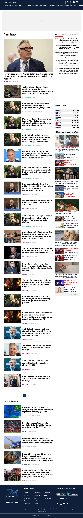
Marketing (36, 509)
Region (24, 447)
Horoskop (25, 464)
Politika (23, 6)
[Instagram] (70, 2)
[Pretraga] (64, 2)
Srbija (76, 6)
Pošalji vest (44, 509)
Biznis (64, 6)
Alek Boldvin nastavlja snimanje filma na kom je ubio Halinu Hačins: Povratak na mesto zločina (37, 219)
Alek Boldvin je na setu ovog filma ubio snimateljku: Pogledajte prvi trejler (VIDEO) (36, 106)
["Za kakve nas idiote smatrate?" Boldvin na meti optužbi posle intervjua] (12, 349)
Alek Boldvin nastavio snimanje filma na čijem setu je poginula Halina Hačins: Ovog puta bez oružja (37, 171)
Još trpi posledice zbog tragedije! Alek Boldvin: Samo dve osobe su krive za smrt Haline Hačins (37, 250)
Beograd (47, 493)
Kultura (70, 6)
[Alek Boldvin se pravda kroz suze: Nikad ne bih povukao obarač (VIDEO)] (12, 364)
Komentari (75, 35)
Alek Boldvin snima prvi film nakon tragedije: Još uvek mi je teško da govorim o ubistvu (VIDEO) (36, 300)
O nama (12, 509)
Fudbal (24, 431)
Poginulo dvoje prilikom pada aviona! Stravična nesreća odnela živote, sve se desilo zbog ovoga (37, 441)
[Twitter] (77, 2)
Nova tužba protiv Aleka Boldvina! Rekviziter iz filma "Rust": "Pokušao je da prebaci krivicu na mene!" (28, 76)
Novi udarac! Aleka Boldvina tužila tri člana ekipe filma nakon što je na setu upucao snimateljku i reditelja (37, 187)
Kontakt (19, 509)
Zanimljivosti (26, 416)
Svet (40, 6)
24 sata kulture (27, 97)
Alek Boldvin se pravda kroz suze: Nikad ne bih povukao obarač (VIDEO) (35, 363)
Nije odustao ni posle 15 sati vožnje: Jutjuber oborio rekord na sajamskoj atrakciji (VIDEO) (37, 410)
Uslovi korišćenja (69, 509)
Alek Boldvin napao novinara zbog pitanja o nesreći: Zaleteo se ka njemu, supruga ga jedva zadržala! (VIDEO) (36, 332)
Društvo (52, 6)
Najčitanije (67, 35)
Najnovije (8, 6)
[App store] (61, 494)
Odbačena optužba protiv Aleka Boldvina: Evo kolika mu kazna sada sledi (37, 202)
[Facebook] (67, 2)
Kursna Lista (60, 106)
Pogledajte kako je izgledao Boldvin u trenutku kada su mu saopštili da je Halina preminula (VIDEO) (37, 267)
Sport (29, 6)
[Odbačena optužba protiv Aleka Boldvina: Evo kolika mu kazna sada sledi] (12, 204)
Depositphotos (41, 511)
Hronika (45, 6)
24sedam (35, 516)
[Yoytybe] (74, 2)
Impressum (27, 509)
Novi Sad (47, 501)
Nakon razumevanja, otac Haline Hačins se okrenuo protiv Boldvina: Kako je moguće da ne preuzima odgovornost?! (37, 316)
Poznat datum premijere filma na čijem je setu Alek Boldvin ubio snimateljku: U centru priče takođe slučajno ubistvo (37, 155)
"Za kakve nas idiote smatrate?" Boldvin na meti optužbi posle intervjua (37, 347)
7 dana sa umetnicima (29, 307)
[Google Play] (72, 494)
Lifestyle (58, 6)
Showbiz (35, 6)
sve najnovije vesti (67, 78)
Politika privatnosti (55, 509)
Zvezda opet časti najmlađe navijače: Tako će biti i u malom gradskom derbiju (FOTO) (36, 425)
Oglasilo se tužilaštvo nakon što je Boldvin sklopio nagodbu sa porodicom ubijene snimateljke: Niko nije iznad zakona (37, 235)
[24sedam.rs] (10, 2)
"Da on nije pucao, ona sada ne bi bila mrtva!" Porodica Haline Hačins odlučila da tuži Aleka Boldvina (36, 283)
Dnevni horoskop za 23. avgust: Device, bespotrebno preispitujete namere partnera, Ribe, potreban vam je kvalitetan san (37, 457)
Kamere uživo (16, 6)
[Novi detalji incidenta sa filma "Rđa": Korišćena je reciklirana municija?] (12, 380)
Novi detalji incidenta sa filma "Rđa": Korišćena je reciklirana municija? (36, 378)
